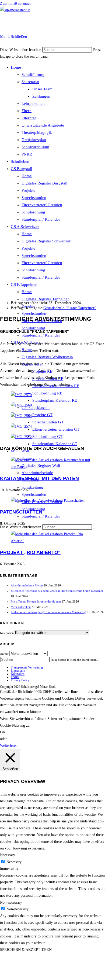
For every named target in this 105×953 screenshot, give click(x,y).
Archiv (4, 653)
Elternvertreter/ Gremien (42, 205)
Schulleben (20, 161)
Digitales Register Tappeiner (45, 299)
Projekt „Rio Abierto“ (30, 552)
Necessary (14, 862)
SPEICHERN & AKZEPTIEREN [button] (26, 950)
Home (16, 67)
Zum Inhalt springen (15, 3)
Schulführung (33, 74)
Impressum (18, 671)
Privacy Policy (20, 680)
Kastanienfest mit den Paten (39, 478)
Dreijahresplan (34, 140)
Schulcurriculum (35, 147)
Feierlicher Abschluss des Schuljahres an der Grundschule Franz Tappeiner (57, 590)
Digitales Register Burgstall (44, 183)
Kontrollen (17, 674)
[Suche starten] (95, 528)
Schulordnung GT (47, 436)
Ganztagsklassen (36, 407)
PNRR (27, 154)
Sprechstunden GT (48, 422)
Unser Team (42, 89)
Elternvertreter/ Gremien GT (55, 429)
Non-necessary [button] (11, 902)
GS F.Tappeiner (24, 284)
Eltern (27, 111)
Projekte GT (42, 415)
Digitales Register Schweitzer (46, 241)
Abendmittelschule (37, 473)
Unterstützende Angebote (43, 125)
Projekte (28, 190)
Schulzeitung (32, 487)
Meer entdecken (21, 606)
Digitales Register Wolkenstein (47, 357)
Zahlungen (41, 96)
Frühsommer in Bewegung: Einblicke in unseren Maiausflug (48, 612)
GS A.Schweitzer (25, 226)
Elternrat (29, 118)
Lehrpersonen (33, 103)
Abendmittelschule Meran (27, 585)
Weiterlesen (9, 746)
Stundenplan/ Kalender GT (54, 444)
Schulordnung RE (47, 393)
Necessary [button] (7, 855)
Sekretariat (30, 82)
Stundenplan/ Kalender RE (54, 400)
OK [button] (2, 732)
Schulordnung (33, 212)
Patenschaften (21, 512)
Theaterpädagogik (37, 132)
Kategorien (7, 632)
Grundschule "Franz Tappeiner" (69, 308)
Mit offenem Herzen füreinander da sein (36, 601)
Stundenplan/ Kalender (41, 219)
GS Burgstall (21, 169)
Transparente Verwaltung (27, 667)
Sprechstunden (34, 197)
